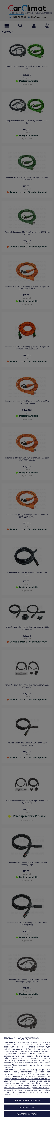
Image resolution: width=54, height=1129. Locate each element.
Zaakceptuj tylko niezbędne (27, 1100)
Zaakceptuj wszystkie (27, 1114)
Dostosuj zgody (27, 1107)
